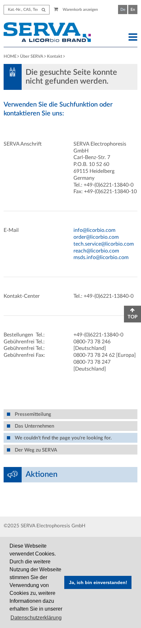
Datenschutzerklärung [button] (36, 617)
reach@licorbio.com (96, 250)
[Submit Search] (43, 9)
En (133, 9)
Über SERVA (31, 56)
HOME (10, 56)
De (122, 9)
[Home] (53, 33)
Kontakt (54, 56)
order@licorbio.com (96, 237)
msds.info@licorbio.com (101, 257)
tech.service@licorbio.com (103, 244)
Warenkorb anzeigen (80, 9)
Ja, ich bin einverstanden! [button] (98, 582)
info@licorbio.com (94, 230)
